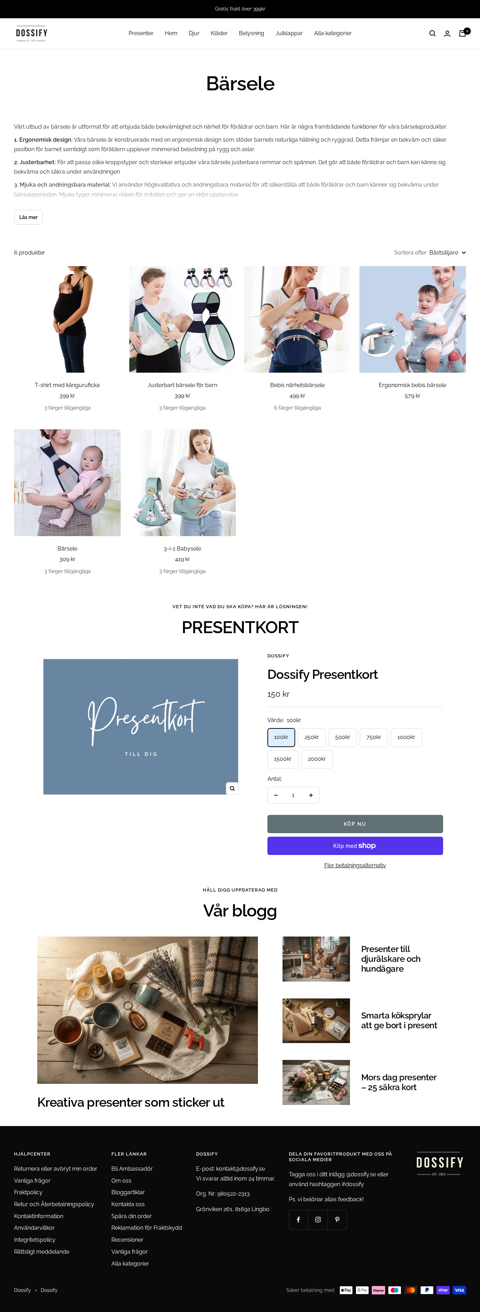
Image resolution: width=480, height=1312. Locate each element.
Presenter (141, 33)
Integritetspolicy (35, 1239)
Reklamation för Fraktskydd (146, 1227)
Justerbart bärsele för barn (182, 385)
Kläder (219, 33)
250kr (312, 737)
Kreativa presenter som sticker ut (131, 1102)
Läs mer (28, 217)
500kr (342, 737)
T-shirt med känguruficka (67, 385)
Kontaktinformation (38, 1216)
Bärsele (67, 548)
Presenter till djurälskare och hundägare (391, 959)
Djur (194, 33)
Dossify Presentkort (322, 674)
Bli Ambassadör (132, 1168)
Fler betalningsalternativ (355, 865)
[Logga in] (447, 34)
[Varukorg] (462, 33)
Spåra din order (131, 1216)
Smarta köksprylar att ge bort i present (399, 1020)
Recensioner (127, 1239)
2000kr (317, 758)
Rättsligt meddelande (41, 1251)
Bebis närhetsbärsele (297, 385)
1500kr (283, 758)
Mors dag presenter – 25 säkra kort (398, 1082)
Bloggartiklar (128, 1192)
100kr (281, 737)
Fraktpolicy (28, 1192)
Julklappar (289, 33)
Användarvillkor (34, 1227)
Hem (171, 33)
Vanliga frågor (32, 1180)
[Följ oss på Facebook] (298, 1219)
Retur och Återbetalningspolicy (54, 1204)
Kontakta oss (128, 1204)
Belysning (251, 33)
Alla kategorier (333, 33)
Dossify (278, 655)
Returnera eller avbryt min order (55, 1168)
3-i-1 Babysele (182, 548)
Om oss (121, 1180)
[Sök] (432, 33)
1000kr (406, 737)
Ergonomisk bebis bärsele (412, 385)
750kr (374, 737)
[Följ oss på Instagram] (317, 1219)
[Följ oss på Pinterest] (337, 1219)
